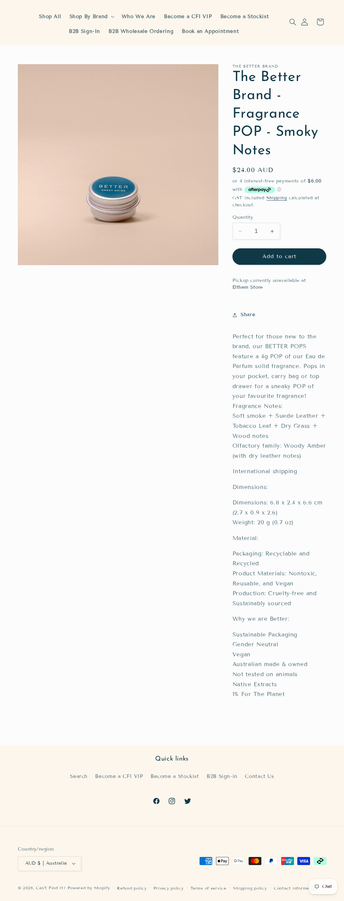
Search (79, 776)
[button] (292, 22)
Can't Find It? (51, 887)
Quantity (242, 217)
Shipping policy (250, 888)
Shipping (276, 198)
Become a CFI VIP (119, 776)
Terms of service (208, 888)
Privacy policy (168, 888)
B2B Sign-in (222, 776)
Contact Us (259, 776)
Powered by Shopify (89, 887)
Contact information (295, 888)
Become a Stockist (174, 776)
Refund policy (132, 888)
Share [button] (248, 315)
